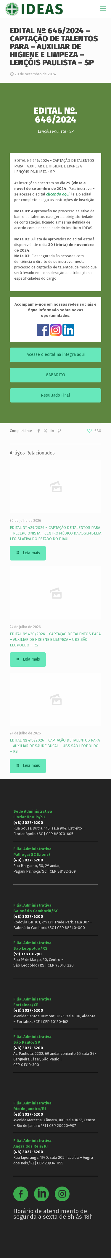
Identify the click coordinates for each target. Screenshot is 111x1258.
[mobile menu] (103, 9)
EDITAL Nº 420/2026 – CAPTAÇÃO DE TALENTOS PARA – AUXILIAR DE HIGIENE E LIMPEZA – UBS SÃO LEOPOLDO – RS (55, 639)
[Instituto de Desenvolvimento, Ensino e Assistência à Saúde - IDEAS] (33, 8)
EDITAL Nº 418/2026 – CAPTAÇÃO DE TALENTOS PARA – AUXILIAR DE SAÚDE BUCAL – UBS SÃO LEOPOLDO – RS (55, 746)
